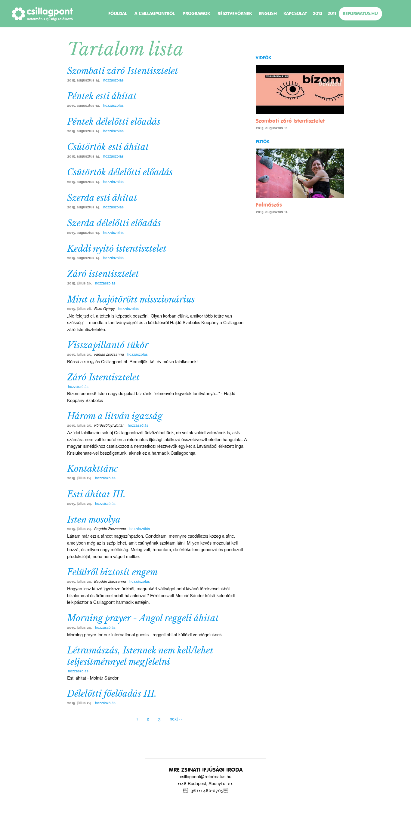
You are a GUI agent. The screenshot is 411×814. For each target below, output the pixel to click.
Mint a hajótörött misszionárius (131, 299)
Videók (263, 57)
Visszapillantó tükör (107, 345)
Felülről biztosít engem (112, 572)
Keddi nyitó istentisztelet (116, 248)
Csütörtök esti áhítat (108, 147)
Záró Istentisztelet (103, 377)
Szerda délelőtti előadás (114, 223)
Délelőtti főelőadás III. (112, 693)
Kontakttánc (92, 468)
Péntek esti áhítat (102, 96)
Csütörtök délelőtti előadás (120, 172)
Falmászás (269, 204)
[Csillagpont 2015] (42, 14)
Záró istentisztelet (103, 274)
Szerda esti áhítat (102, 197)
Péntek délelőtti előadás (113, 121)
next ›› (176, 718)
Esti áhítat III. (96, 494)
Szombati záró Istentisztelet (122, 71)
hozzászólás (113, 80)
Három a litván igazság (114, 416)
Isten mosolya (94, 519)
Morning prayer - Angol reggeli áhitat (143, 618)
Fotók (262, 141)
